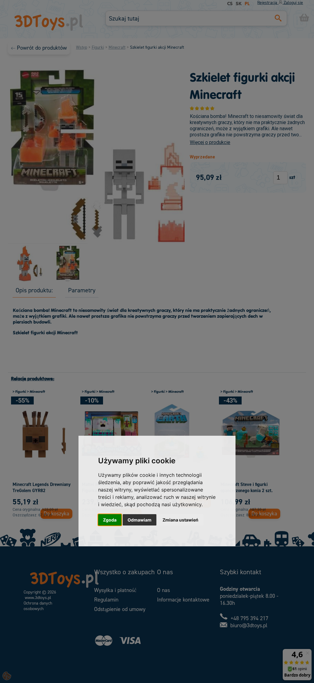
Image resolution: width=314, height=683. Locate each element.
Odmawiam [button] (139, 519)
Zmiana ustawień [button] (180, 519)
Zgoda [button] (110, 519)
